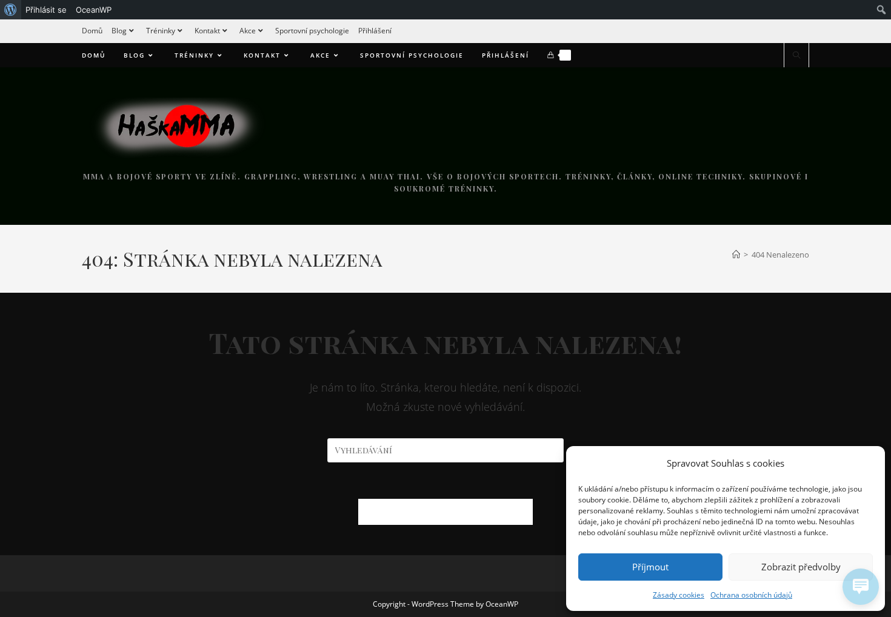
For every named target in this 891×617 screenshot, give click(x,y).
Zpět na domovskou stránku (445, 511)
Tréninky (160, 30)
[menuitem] (10, 9)
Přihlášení (375, 30)
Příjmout (650, 567)
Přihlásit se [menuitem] (46, 10)
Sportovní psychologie (312, 30)
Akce (247, 30)
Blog (119, 30)
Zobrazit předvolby (801, 567)
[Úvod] (736, 254)
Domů (92, 30)
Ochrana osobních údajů (751, 595)
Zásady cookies (678, 595)
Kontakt (207, 30)
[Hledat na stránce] (796, 55)
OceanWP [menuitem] (94, 10)
